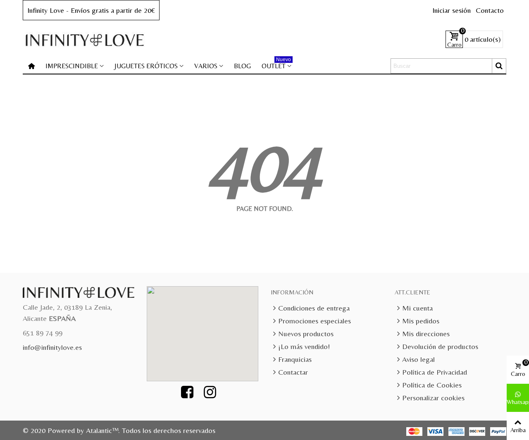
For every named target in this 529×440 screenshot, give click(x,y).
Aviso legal (418, 359)
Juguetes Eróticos (146, 66)
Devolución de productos (440, 346)
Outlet (276, 64)
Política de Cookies (432, 384)
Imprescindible (71, 66)
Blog (242, 66)
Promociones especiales (314, 320)
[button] (207, 329)
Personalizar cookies (433, 397)
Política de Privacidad (434, 372)
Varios (205, 66)
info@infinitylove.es (52, 347)
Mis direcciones (426, 333)
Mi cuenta (417, 308)
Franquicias (295, 359)
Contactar (293, 372)
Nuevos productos (306, 333)
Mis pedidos (420, 320)
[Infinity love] (85, 39)
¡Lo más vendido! (304, 346)
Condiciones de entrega (314, 308)
